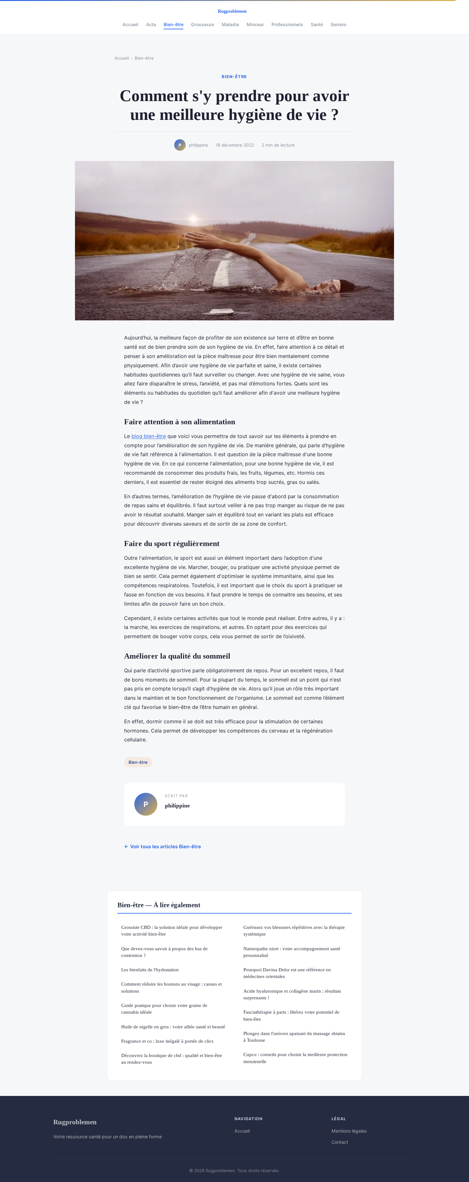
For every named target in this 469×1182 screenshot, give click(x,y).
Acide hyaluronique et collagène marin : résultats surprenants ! (292, 994)
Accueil (130, 24)
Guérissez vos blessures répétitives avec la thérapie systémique (294, 930)
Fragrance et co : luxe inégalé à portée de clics (167, 1041)
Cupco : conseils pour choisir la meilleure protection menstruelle (295, 1058)
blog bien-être (148, 436)
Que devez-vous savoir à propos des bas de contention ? (164, 952)
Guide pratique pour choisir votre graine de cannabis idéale (164, 1009)
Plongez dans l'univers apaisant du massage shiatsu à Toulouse (294, 1037)
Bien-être (173, 24)
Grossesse (202, 24)
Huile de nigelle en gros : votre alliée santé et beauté (173, 1026)
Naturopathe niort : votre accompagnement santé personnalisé (291, 952)
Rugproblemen (75, 1122)
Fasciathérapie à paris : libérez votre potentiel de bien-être (291, 1015)
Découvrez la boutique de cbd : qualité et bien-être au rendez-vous (171, 1059)
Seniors (338, 24)
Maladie (230, 24)
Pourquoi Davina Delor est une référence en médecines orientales (287, 973)
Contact (339, 1142)
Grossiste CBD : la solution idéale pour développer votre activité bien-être (171, 930)
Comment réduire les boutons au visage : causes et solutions (171, 987)
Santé (317, 24)
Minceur (255, 24)
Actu (151, 24)
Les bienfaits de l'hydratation (150, 969)
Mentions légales (349, 1131)
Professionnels (287, 24)
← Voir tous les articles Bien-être (162, 846)
